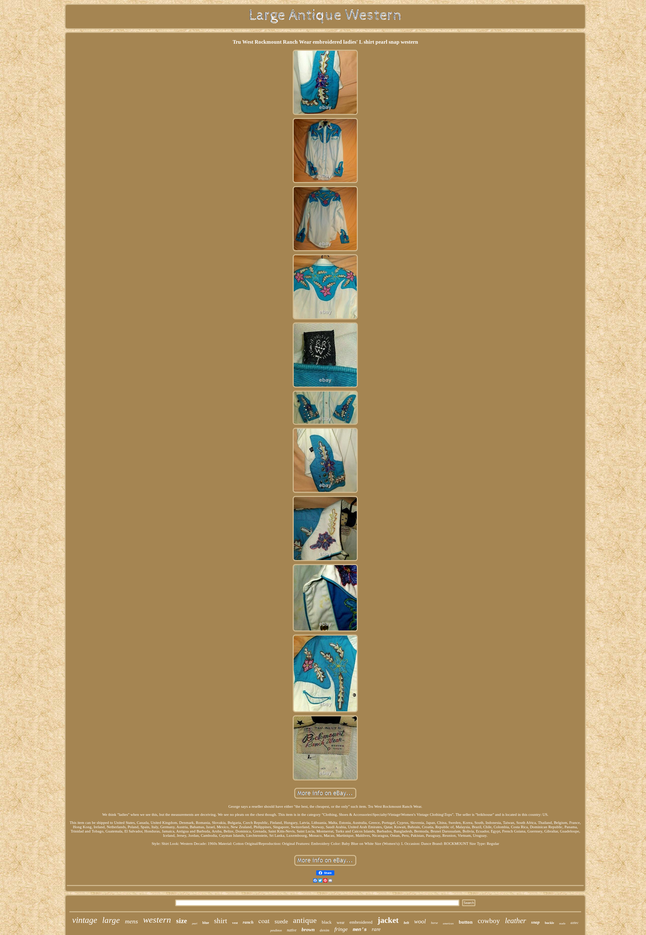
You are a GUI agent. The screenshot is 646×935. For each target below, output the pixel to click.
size (181, 921)
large (111, 920)
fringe (341, 929)
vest (235, 923)
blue (205, 923)
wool (420, 921)
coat (264, 920)
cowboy (489, 921)
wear (340, 922)
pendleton (276, 930)
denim (324, 930)
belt (406, 923)
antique (305, 920)
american (448, 923)
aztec (575, 923)
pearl (194, 923)
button (466, 922)
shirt (220, 921)
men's (360, 929)
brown (308, 929)
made (562, 923)
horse (434, 923)
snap (535, 922)
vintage (84, 920)
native (292, 930)
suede (281, 921)
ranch (248, 922)
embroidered (360, 922)
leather (515, 920)
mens (131, 921)
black (327, 922)
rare (376, 929)
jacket (388, 920)
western (157, 920)
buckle (549, 923)
